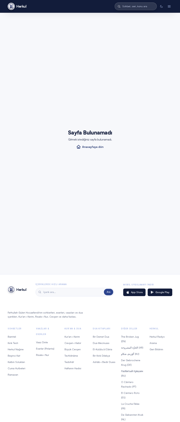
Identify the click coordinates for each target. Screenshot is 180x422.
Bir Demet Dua (101, 336)
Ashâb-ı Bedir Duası (104, 361)
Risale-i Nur (42, 354)
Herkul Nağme (16, 349)
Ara (108, 292)
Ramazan (13, 374)
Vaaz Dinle (42, 342)
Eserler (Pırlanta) (45, 348)
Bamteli (12, 336)
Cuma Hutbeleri (16, 368)
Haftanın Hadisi (73, 368)
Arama (153, 342)
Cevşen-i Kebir (73, 342)
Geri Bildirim (156, 349)
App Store (137, 292)
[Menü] (169, 6)
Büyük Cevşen (73, 349)
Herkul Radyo (157, 336)
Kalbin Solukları (16, 361)
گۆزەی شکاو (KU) (130, 353)
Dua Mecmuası (101, 342)
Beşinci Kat (14, 355)
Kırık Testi (13, 342)
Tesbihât (69, 361)
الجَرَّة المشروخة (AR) (132, 347)
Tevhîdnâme (71, 355)
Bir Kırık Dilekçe (101, 355)
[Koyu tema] (161, 6)
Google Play (162, 292)
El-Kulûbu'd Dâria (102, 349)
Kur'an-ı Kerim (72, 336)
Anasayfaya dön (93, 147)
